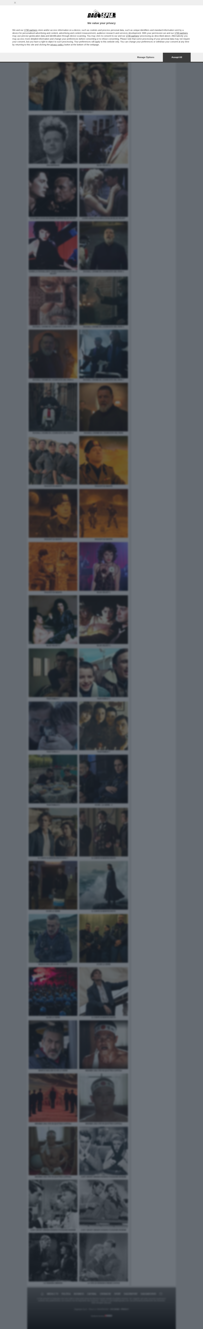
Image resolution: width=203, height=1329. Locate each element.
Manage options (145, 57)
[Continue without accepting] (15, 2)
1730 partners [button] (30, 30)
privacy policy (57, 44)
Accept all (176, 57)
